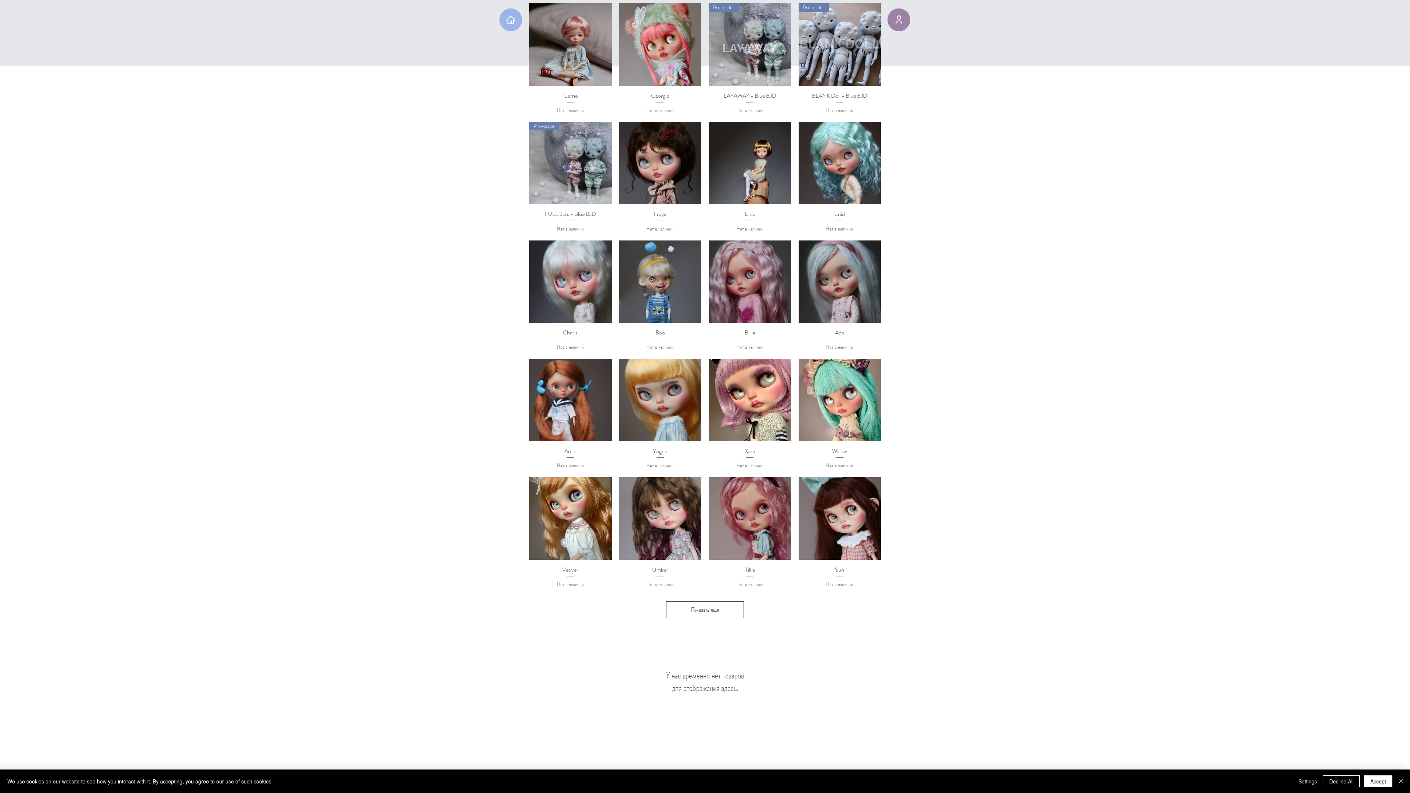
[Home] (510, 19)
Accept (1378, 781)
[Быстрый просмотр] (570, 44)
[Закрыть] (1401, 781)
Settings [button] (1307, 781)
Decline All (1341, 781)
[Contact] (898, 19)
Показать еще (705, 609)
